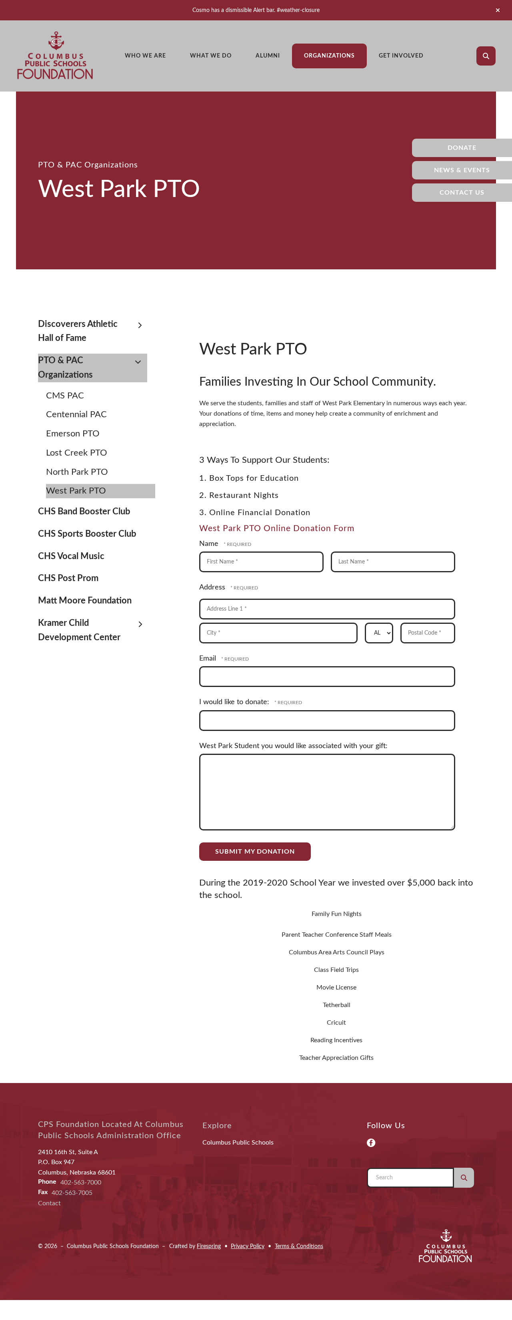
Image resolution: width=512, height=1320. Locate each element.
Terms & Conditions (299, 1246)
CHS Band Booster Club (84, 511)
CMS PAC (65, 395)
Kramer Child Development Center (79, 630)
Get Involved (401, 56)
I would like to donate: (235, 702)
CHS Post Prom (68, 578)
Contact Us (462, 192)
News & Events (462, 170)
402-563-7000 (80, 1182)
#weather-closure (298, 10)
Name (209, 543)
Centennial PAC (76, 414)
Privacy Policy (247, 1246)
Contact (49, 1203)
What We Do (211, 56)
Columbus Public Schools (238, 1142)
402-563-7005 (72, 1193)
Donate (462, 148)
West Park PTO (76, 490)
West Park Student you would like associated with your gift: (293, 746)
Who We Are (145, 56)
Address (213, 587)
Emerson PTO (73, 433)
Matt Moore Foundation (85, 600)
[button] (498, 10)
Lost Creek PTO (76, 452)
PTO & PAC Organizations (65, 367)
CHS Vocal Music (71, 556)
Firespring (209, 1246)
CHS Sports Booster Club (87, 534)
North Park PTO (77, 472)
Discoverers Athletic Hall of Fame (78, 331)
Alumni (268, 56)
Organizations (329, 56)
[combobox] (497, 56)
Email (208, 658)
